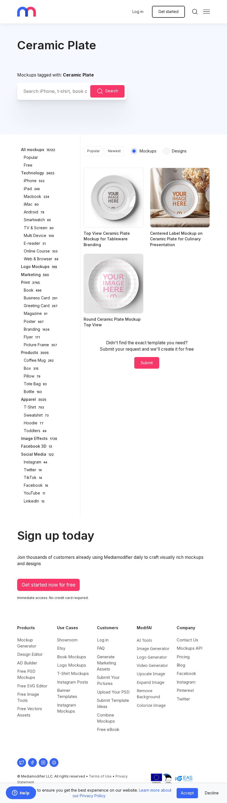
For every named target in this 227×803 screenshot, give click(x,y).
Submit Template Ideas (113, 703)
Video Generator (152, 665)
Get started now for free (48, 585)
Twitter (183, 699)
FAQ (101, 648)
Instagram (186, 682)
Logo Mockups (71, 665)
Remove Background (148, 693)
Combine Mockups (106, 718)
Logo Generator (152, 657)
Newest (114, 151)
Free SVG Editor (32, 686)
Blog (181, 665)
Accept (187, 793)
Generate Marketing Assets (106, 663)
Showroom (67, 640)
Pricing (183, 656)
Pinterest (185, 690)
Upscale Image (151, 673)
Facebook (186, 673)
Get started (168, 11)
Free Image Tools (28, 697)
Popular (93, 151)
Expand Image (150, 682)
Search (111, 90)
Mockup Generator (26, 643)
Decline (212, 793)
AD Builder (27, 663)
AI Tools (144, 640)
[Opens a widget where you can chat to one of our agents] (21, 793)
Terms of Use (100, 776)
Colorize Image (151, 705)
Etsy (61, 648)
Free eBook (108, 729)
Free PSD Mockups (26, 674)
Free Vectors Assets (29, 711)
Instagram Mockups (66, 708)
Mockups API (189, 648)
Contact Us (187, 640)
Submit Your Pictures (108, 680)
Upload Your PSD (113, 692)
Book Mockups (71, 656)
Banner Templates (67, 693)
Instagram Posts (72, 682)
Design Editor (30, 654)
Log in (137, 11)
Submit (147, 362)
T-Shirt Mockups (73, 673)
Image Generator (153, 648)
